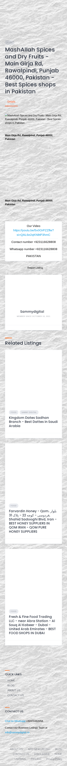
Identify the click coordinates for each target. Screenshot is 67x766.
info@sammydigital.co (17, 732)
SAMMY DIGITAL (29, 412)
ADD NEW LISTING (39, 749)
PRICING (36, 759)
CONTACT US (15, 695)
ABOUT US (13, 690)
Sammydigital (32, 311)
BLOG (10, 685)
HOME (11, 680)
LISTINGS (20, 759)
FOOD (10, 42)
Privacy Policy (54, 759)
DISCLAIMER (42, 754)
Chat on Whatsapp (15, 721)
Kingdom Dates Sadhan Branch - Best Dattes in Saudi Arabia (33, 421)
